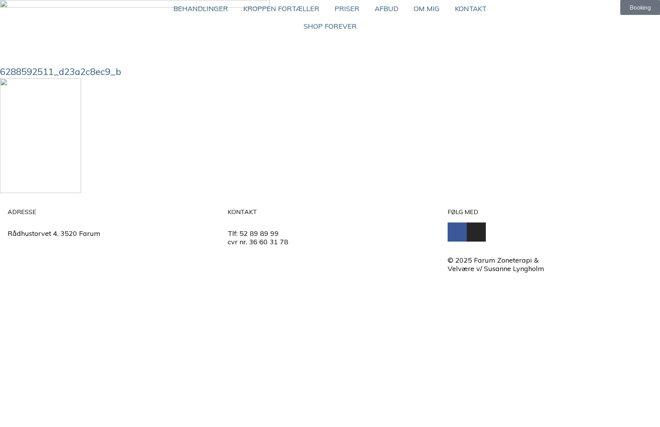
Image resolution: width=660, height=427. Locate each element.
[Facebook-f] (457, 232)
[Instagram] (476, 232)
